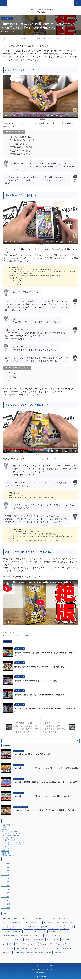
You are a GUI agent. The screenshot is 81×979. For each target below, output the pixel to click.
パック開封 (38, 939)
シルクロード (25, 935)
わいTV (58, 927)
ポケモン (32, 944)
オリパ (28, 931)
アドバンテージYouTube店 (12, 931)
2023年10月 (5, 864)
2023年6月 (5, 878)
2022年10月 (5, 908)
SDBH (26, 918)
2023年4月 (5, 886)
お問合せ (52, 966)
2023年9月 (5, 867)
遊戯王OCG (19, 952)
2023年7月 (5, 875)
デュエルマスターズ (53, 935)
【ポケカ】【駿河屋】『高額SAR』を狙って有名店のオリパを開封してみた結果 (45, 782)
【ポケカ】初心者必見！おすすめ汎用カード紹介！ (33, 754)
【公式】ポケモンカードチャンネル (44, 918)
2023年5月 (5, 882)
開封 (48, 952)
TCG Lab (40, 12)
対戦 (33, 948)
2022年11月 (5, 904)
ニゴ (27, 939)
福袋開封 (67, 948)
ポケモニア (20, 944)
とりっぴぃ (49, 922)
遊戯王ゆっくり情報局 (35, 952)
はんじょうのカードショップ (66, 922)
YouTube (42, 119)
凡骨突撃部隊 (22, 948)
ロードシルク (8, 948)
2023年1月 (5, 897)
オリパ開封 (40, 931)
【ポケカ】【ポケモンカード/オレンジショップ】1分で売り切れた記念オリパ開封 (45, 768)
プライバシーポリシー (42, 966)
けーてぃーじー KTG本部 (11, 922)
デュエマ (38, 935)
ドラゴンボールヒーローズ (12, 939)
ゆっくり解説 (29, 927)
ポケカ (13, 636)
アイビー (7, 636)
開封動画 (28, 636)
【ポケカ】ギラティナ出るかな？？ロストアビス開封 (35, 681)
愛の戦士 (55, 948)
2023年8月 (5, 871)
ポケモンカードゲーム (63, 944)
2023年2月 (5, 893)
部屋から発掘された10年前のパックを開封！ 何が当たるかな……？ (41, 667)
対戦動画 (43, 948)
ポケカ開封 (7, 944)
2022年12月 (5, 900)
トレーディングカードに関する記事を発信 (40, 969)
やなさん (17, 927)
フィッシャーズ (52, 939)
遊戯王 (6, 952)
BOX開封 (7, 918)
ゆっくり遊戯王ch (45, 927)
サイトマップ (29, 966)
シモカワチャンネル (10, 935)
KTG (17, 918)
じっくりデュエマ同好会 (31, 922)
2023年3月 (5, 889)
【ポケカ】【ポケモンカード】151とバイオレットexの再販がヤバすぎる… (43, 796)
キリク (64, 931)
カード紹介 (53, 931)
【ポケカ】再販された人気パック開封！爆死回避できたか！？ (39, 695)
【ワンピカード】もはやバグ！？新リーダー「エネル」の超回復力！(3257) (43, 810)
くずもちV (63, 918)
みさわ (6, 927)
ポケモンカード (9, 633)
